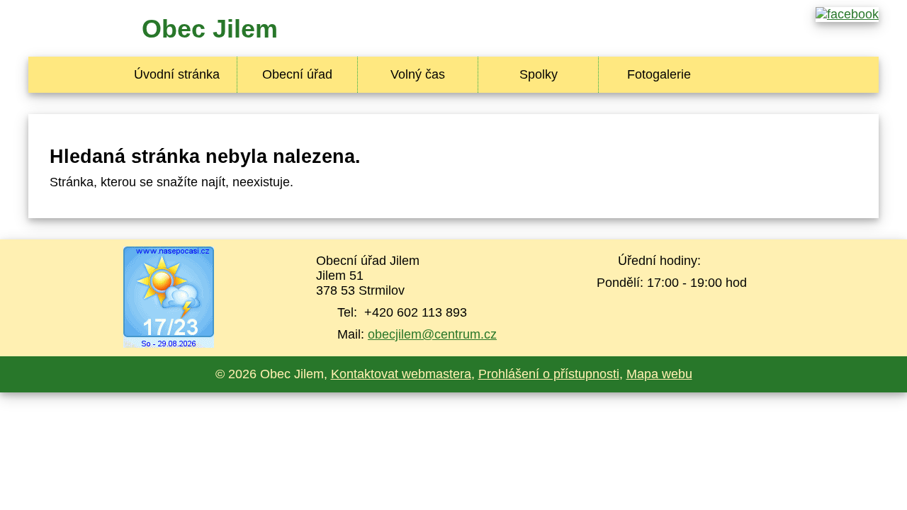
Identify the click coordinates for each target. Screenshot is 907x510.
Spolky (538, 74)
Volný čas (417, 74)
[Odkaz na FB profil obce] (847, 14)
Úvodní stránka (177, 74)
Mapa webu (659, 374)
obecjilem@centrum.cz (432, 334)
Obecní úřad (297, 74)
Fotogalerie (659, 74)
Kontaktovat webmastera (401, 374)
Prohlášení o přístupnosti (548, 374)
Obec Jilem (210, 28)
